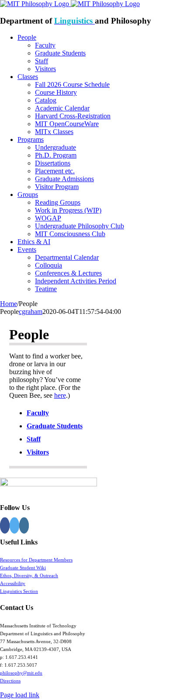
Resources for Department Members (36, 559)
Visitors (38, 452)
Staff (34, 439)
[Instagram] (24, 525)
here (60, 395)
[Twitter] (14, 525)
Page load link (19, 695)
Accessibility (12, 583)
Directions (10, 680)
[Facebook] (5, 525)
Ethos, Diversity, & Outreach (29, 575)
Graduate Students (55, 426)
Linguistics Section (19, 591)
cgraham (30, 311)
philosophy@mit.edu (21, 672)
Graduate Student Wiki (23, 567)
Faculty (38, 413)
